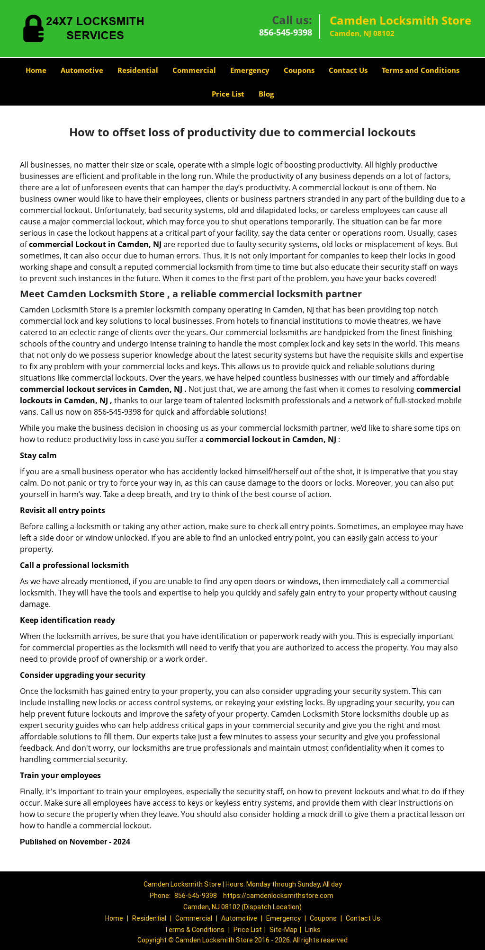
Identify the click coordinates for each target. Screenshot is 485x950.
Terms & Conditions (194, 929)
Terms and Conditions (420, 70)
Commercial (194, 70)
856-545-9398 (285, 32)
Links (313, 929)
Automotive (82, 70)
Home (36, 70)
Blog (266, 93)
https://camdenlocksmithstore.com (278, 895)
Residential (137, 70)
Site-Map (283, 929)
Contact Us (348, 70)
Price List (228, 93)
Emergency (249, 70)
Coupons (299, 70)
